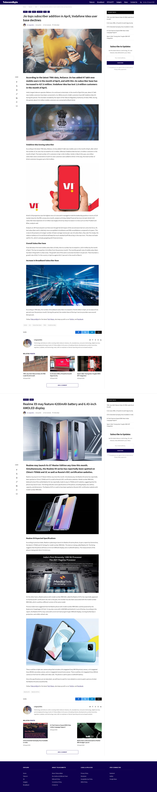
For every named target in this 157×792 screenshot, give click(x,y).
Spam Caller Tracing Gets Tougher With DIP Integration (88, 375)
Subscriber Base (37, 325)
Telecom (91, 2)
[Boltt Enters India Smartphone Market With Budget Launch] (89, 730)
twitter (111, 776)
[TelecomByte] (10, 2)
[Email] (17, 106)
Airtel (25, 11)
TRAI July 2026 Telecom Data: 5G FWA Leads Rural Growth (34, 375)
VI (48, 11)
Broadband (100, 2)
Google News (113, 779)
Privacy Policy (117, 69)
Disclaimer (83, 776)
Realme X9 (26, 692)
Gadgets (119, 2)
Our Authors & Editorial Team (60, 776)
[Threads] (17, 90)
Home (24, 773)
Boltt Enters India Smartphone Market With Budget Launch (88, 742)
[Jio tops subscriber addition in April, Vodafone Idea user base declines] (62, 51)
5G (24, 779)
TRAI (45, 11)
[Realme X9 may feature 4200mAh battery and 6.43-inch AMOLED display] (62, 439)
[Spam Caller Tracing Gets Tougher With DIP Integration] (89, 363)
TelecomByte (35, 319)
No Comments (48, 25)
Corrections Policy (57, 782)
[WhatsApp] (17, 102)
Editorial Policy (56, 779)
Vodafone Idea (52, 325)
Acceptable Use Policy (87, 779)
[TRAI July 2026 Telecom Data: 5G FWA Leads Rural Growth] (35, 363)
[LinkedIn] (17, 98)
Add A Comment (62, 385)
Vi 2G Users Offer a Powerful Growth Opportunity (61, 375)
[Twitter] (17, 86)
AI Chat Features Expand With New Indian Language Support (60, 726)
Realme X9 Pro (35, 692)
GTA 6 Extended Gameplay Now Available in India (120, 27)
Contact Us (133, 2)
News (126, 2)
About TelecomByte (57, 773)
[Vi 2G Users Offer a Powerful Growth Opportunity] (62, 363)
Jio (30, 11)
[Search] (141, 2)
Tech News (50, 319)
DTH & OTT (110, 2)
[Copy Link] (17, 94)
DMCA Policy (84, 782)
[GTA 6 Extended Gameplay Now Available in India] (35, 730)
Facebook (80, 319)
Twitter (72, 319)
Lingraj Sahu (31, 25)
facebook (112, 773)
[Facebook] (17, 82)
